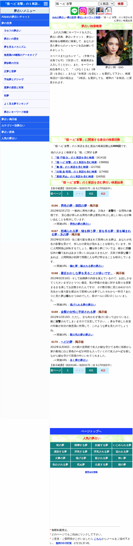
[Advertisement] (25, 193)
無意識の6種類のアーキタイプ (20, 54)
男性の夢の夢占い (80, 223)
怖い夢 (122, 458)
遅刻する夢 (60, 451)
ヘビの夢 (67, 341)
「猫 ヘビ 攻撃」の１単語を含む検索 (75, 162)
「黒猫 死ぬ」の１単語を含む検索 (74, 176)
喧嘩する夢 (80, 445)
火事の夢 (60, 458)
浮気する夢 (80, 451)
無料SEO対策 (64, 543)
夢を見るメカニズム (15, 46)
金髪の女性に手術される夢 (78, 312)
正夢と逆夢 (10, 71)
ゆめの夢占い (59, 17)
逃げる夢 (81, 458)
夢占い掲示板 (9, 119)
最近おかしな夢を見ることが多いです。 (87, 273)
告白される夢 (60, 464)
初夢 (6, 95)
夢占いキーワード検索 (16, 111)
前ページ (56, 193)
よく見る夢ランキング (16, 103)
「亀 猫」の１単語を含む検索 (71, 167)
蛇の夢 (60, 445)
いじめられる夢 (122, 445)
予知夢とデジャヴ (14, 79)
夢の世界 (6, 23)
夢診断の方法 (11, 63)
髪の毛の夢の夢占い (81, 334)
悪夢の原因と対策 (14, 87)
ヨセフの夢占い (12, 30)
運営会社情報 (91, 472)
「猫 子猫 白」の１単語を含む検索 (74, 157)
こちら (98, 538)
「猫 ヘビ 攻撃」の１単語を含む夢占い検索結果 (35, 3)
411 (91, 193)
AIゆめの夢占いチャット (15, 16)
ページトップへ (91, 431)
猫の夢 (122, 464)
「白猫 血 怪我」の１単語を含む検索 (75, 171)
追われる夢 (122, 451)
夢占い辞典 (7, 132)
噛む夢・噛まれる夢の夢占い (87, 266)
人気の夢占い (9, 138)
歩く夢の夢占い (79, 360)
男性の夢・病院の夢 (74, 205)
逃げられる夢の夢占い (83, 304)
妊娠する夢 (101, 445)
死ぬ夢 (81, 464)
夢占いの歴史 (11, 38)
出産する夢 (101, 464)
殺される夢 (101, 458)
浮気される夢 (101, 451)
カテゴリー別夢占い (13, 125)
